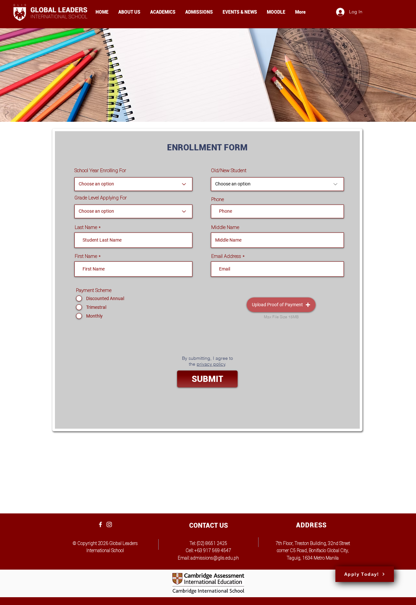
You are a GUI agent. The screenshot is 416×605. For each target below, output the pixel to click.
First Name (86, 256)
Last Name (86, 227)
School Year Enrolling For (100, 170)
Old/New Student (228, 170)
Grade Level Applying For (100, 197)
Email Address (226, 256)
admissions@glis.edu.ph (214, 558)
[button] (281, 304)
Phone (217, 199)
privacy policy (211, 364)
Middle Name (225, 227)
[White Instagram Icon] (109, 524)
